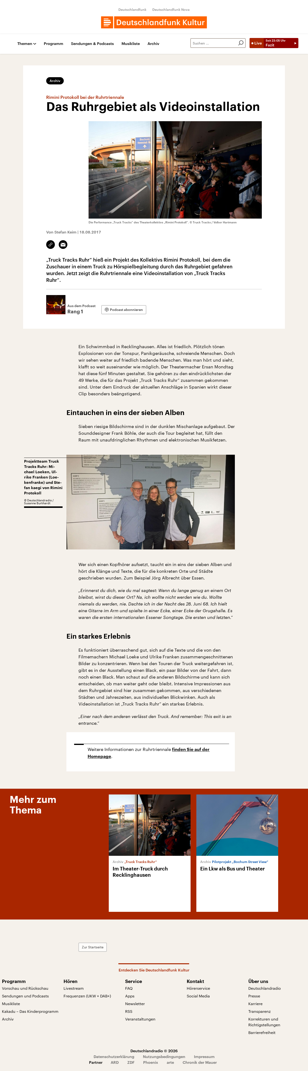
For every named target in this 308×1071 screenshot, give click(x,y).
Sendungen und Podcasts (25, 996)
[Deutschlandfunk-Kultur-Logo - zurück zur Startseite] (154, 22)
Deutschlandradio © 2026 (154, 1050)
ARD (115, 1062)
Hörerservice (198, 988)
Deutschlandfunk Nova (171, 9)
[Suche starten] (241, 43)
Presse (254, 996)
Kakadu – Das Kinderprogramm (30, 1011)
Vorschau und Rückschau (25, 988)
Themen (24, 44)
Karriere (255, 1003)
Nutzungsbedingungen (164, 1056)
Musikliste (131, 44)
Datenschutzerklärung (114, 1056)
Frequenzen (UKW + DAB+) (87, 996)
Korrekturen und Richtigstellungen (264, 1022)
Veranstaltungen (140, 1019)
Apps (130, 996)
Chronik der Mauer (200, 1062)
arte (170, 1062)
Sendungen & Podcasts (92, 44)
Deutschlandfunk (132, 9)
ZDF (131, 1062)
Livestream (74, 988)
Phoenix (150, 1062)
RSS (128, 1011)
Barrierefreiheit (262, 1032)
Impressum (204, 1056)
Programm (53, 44)
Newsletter (135, 1003)
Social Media (198, 996)
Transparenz (259, 1011)
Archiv (153, 44)
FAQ (129, 988)
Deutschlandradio (264, 988)
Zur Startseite (92, 947)
